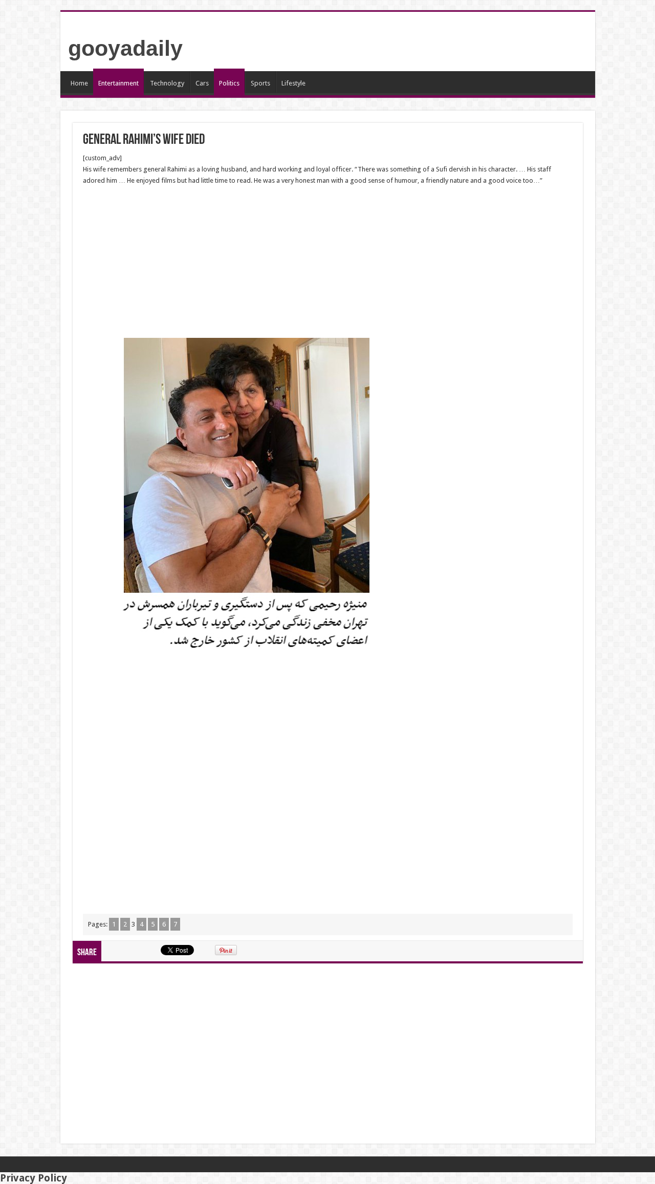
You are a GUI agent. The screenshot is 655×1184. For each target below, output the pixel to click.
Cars (202, 83)
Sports (260, 83)
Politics (229, 83)
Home (79, 83)
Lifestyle (293, 83)
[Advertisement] (328, 262)
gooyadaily (125, 48)
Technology (167, 83)
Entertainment (118, 83)
